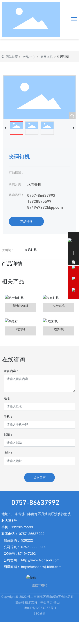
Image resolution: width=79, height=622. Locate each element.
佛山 (57, 602)
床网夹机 (46, 57)
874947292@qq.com (45, 207)
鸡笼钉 (20, 329)
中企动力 (46, 602)
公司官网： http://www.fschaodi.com (31, 560)
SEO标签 (39, 613)
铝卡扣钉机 (20, 305)
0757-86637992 (41, 195)
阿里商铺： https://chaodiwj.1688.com (32, 567)
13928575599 (39, 201)
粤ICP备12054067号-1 (40, 608)
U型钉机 (58, 329)
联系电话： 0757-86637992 (23, 534)
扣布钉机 (58, 305)
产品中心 (29, 57)
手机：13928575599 (17, 527)
